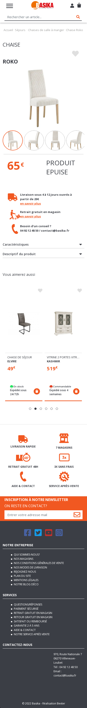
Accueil (8, 30)
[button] (30, 408)
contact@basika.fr (65, 675)
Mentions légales (25, 580)
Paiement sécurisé (25, 609)
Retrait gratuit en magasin (32, 613)
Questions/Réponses (27, 604)
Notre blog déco (26, 584)
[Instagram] (59, 534)
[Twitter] (38, 534)
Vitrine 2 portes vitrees (64, 357)
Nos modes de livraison (30, 567)
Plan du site (22, 576)
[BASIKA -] (42, 6)
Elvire (12, 361)
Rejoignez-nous (24, 572)
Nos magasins (23, 559)
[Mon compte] (72, 6)
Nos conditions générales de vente (38, 563)
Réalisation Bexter (53, 703)
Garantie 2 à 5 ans (26, 625)
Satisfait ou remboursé (30, 621)
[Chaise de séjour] (24, 323)
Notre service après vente (31, 634)
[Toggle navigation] (10, 6)
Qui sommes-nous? (26, 554)
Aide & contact (24, 630)
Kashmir (53, 361)
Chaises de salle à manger (46, 30)
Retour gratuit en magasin (32, 617)
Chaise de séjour (19, 357)
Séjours (20, 30)
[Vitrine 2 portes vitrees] (63, 323)
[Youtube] (48, 534)
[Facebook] (27, 534)
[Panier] (79, 3)
